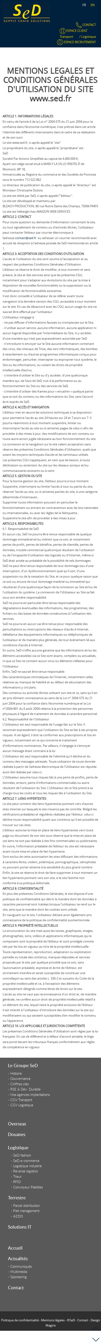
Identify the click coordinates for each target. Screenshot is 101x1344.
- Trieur (16, 1176)
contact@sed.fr (25, 238)
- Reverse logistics (24, 1171)
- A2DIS (17, 1216)
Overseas (17, 1123)
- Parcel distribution (25, 1205)
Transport (67, 36)
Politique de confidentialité (20, 1320)
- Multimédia (17, 1271)
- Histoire (15, 1073)
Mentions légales (53, 1320)
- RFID (16, 1181)
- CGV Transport (20, 1100)
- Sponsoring (17, 1277)
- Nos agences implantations (29, 1094)
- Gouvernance (19, 1078)
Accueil (15, 1248)
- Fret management (25, 1211)
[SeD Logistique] (27, 13)
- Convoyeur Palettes (27, 1187)
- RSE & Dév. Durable (24, 1089)
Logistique (88, 36)
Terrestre (17, 1197)
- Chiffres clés (18, 1084)
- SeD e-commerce (25, 1160)
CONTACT (89, 25)
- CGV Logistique (20, 1105)
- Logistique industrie (26, 1166)
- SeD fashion (21, 1155)
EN (93, 5)
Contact (16, 1287)
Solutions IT (19, 1227)
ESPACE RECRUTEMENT (79, 42)
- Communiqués (20, 1266)
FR (84, 5)
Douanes (16, 1134)
